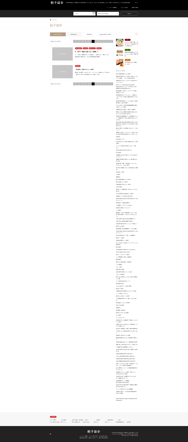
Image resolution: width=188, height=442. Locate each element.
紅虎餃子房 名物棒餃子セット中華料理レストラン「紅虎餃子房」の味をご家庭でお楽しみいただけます (127, 117)
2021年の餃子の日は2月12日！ (123, 252)
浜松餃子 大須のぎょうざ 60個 (123, 335)
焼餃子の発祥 (135, 7)
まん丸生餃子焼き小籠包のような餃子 (125, 193)
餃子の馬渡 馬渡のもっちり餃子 (123, 74)
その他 (119, 420)
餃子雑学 (129, 422)
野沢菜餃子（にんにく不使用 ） (123, 302)
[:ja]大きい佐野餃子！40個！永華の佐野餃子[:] (127, 328)
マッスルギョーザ (120, 317)
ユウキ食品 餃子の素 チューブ (123, 281)
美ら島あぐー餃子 (120, 172)
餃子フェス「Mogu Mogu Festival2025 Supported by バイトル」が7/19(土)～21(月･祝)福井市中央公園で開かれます (126, 86)
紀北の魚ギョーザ (120, 139)
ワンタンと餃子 (124, 7)
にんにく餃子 (119, 267)
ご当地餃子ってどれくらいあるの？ (124, 205)
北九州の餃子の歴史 (103, 436)
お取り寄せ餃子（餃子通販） (77, 420)
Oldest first (89, 34)
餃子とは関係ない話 (76, 422)
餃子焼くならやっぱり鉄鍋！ (122, 312)
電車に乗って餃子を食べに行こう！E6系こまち (127, 344)
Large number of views (105, 34)
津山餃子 (118, 136)
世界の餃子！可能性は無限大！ (123, 202)
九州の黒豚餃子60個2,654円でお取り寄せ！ (126, 361)
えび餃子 (118, 174)
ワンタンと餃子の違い (93, 436)
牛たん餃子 (118, 315)
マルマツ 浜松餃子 (120, 274)
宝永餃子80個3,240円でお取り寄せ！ (124, 353)
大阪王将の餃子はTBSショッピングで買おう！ (126, 223)
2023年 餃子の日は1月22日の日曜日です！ (126, 218)
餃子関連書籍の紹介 (120, 422)
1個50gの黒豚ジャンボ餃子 (122, 240)
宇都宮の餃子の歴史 (83, 437)
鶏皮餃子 (118, 177)
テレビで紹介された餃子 (55, 422)
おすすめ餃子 (63, 420)
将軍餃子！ (118, 307)
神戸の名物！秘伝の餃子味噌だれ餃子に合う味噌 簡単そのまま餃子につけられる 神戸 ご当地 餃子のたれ (127, 123)
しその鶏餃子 (119, 264)
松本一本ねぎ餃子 (120, 305)
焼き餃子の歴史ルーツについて (123, 207)
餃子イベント (63, 422)
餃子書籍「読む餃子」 (121, 310)
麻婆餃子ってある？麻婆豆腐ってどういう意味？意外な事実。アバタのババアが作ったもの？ (126, 214)
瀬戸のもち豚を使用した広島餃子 (123, 262)
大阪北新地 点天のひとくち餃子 (123, 184)
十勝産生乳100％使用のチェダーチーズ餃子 (126, 291)
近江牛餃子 (118, 152)
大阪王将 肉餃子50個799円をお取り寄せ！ (126, 358)
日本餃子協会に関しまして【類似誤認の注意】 (127, 342)
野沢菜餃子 (118, 259)
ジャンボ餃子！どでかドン (122, 293)
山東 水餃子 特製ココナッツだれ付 (124, 272)
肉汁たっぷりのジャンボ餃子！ (123, 254)
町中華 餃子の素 (120, 283)
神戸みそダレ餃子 (120, 226)
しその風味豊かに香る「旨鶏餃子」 (124, 257)
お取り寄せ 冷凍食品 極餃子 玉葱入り (124, 221)
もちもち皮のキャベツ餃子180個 (123, 286)
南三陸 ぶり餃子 (120, 288)
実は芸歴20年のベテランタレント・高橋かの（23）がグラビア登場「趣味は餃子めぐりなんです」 (127, 96)
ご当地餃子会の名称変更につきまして (125, 347)
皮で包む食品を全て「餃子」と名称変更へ (126, 235)
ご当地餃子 (98, 420)
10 (105, 41)
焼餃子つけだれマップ (93, 437)
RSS (50, 433)
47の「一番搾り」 (53, 420)
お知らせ (86, 420)
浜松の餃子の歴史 (120, 269)
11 (108, 41)
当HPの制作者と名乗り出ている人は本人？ (126, 249)
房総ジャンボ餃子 (120, 238)
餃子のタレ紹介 (86, 422)
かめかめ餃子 (119, 187)
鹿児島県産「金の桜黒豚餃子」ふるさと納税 (126, 228)
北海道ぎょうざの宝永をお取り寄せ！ (125, 196)
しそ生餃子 (118, 210)
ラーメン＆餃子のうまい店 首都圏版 (124, 389)
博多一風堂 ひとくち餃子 (122, 182)
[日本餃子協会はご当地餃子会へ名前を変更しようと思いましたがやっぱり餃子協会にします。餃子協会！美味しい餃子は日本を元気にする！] (94, 432)
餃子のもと (96, 422)
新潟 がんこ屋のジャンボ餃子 (123, 296)
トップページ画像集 (111, 7)
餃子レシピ (107, 422)
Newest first (74, 34)
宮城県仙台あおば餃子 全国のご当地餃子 (126, 109)
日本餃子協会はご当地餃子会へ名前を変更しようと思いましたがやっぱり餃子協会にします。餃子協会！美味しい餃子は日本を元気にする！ (125, 434)
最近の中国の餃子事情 (103, 437)
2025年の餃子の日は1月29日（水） (124, 150)
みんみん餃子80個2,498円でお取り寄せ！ (125, 356)
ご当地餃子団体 (110, 420)
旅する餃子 (118, 247)
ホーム (136, 2)
